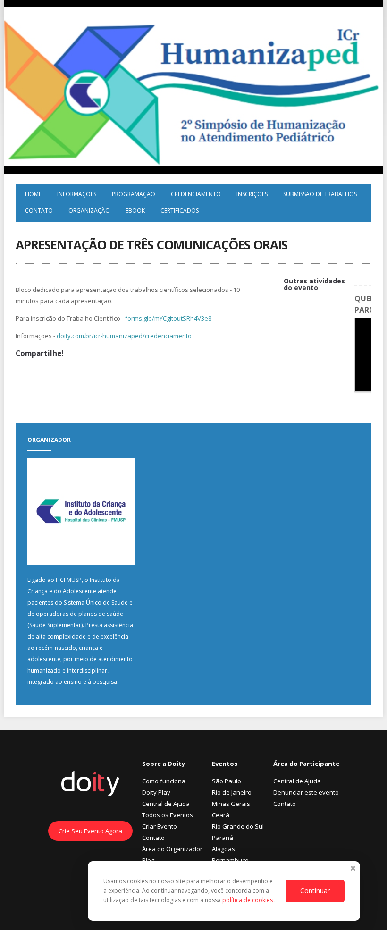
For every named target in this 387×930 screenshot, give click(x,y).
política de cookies (248, 900)
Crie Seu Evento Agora (90, 831)
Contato (39, 211)
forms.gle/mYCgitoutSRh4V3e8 (168, 318)
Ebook (135, 211)
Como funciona (163, 781)
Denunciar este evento (306, 792)
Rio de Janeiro (232, 792)
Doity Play (156, 792)
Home (33, 194)
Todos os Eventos (167, 815)
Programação (133, 194)
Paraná (222, 837)
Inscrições (252, 194)
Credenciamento (196, 194)
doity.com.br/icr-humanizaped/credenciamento (124, 336)
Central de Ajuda (166, 803)
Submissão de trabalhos (320, 194)
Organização (89, 211)
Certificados (179, 211)
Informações (76, 194)
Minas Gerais (231, 803)
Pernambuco (230, 860)
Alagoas (223, 849)
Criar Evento (159, 826)
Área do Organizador (172, 849)
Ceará (220, 815)
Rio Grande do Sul (238, 826)
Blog (148, 860)
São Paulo (226, 781)
